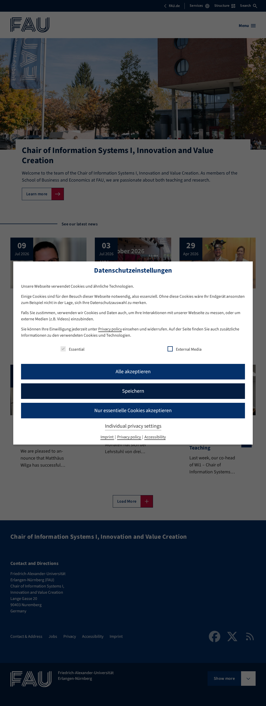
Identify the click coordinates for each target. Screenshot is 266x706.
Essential (76, 349)
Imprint (107, 437)
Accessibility (155, 437)
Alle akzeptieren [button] (133, 371)
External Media (189, 349)
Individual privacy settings (133, 426)
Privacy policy (110, 329)
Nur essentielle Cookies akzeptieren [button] (133, 410)
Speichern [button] (133, 391)
